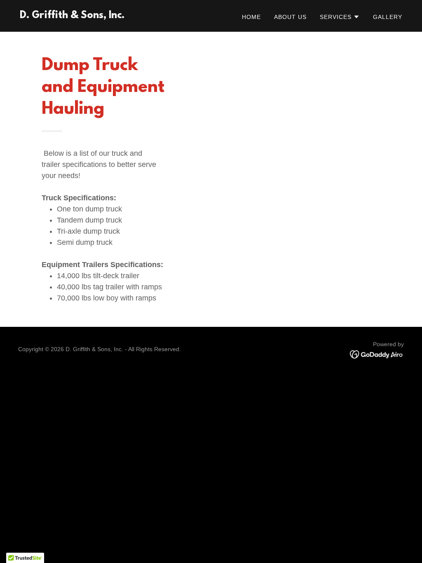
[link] (72, 15)
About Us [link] (290, 17)
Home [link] (251, 17)
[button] (340, 17)
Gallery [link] (387, 17)
